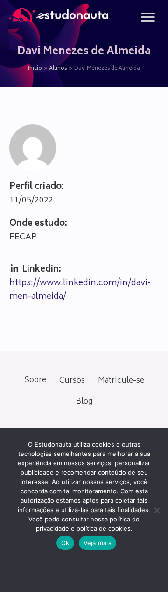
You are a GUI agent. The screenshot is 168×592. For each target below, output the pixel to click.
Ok (65, 543)
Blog (84, 401)
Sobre (35, 380)
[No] (156, 510)
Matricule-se (121, 380)
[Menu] (148, 17)
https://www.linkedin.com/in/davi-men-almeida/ (80, 290)
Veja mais (98, 543)
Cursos (72, 380)
